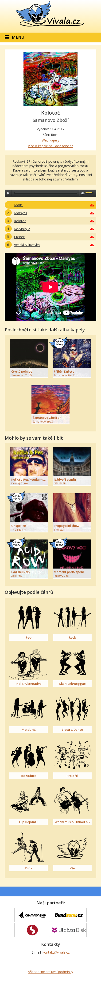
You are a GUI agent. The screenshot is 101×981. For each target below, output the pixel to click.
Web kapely (50, 140)
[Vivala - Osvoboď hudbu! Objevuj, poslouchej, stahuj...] (50, 27)
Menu (18, 37)
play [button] (8, 193)
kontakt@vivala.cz (56, 952)
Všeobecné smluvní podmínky (50, 972)
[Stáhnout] (92, 205)
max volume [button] (82, 193)
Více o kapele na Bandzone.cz (50, 146)
